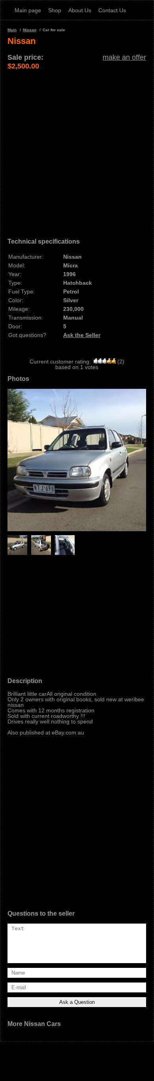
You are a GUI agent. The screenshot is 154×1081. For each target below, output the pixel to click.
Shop (54, 10)
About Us (79, 10)
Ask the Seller (81, 335)
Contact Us (112, 10)
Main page (28, 10)
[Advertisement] (77, 147)
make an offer (124, 57)
